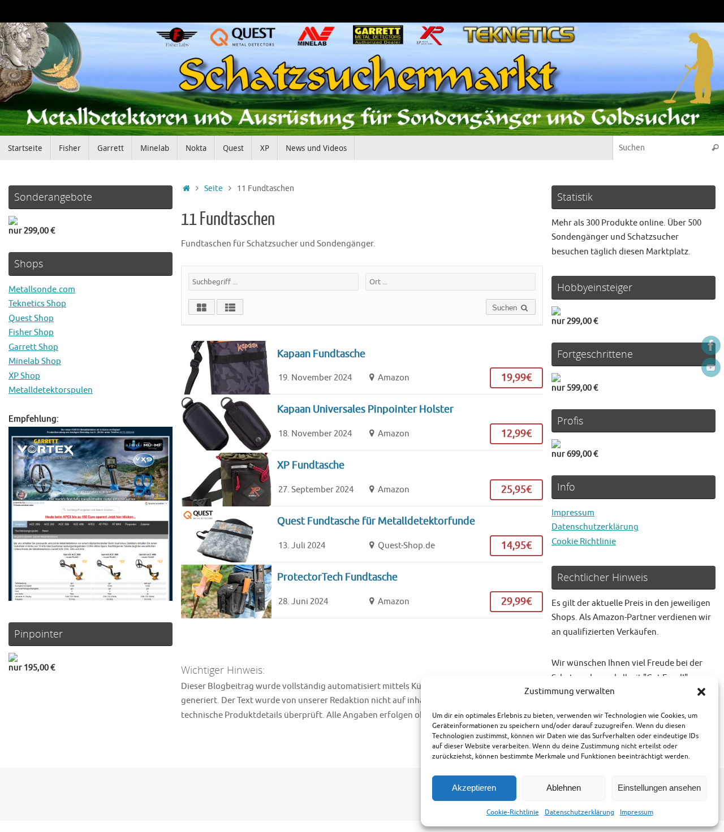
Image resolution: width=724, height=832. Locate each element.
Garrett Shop (33, 347)
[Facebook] (711, 345)
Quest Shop (31, 318)
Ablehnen (563, 787)
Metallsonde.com (41, 289)
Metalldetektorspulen (50, 390)
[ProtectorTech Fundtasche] (362, 590)
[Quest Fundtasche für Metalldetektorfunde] (362, 534)
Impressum (636, 812)
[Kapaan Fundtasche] (362, 367)
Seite (213, 188)
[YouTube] (711, 367)
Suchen (505, 308)
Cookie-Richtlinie (512, 812)
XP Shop (24, 376)
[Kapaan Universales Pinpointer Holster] (362, 422)
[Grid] (201, 307)
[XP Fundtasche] (362, 478)
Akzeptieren (474, 787)
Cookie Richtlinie (583, 541)
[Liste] (230, 307)
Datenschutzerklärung (579, 812)
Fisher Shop (31, 332)
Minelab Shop (34, 361)
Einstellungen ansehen (659, 787)
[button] (701, 691)
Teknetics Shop (37, 303)
